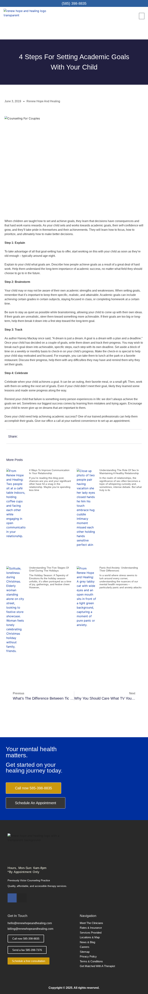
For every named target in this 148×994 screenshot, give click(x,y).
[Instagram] (22, 897)
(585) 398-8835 (74, 3)
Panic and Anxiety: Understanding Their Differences (118, 569)
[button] (141, 16)
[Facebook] (12, 897)
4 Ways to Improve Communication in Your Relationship (49, 472)
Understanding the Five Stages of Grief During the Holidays (49, 569)
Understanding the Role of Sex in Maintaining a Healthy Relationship (119, 472)
